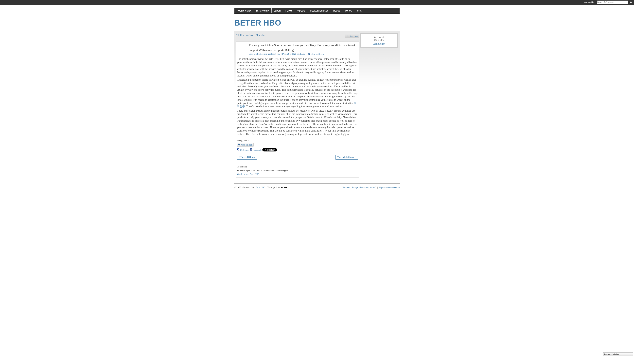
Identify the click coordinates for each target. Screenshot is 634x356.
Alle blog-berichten (244, 35)
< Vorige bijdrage (247, 157)
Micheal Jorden (260, 54)
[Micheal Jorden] (241, 52)
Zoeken (631, 2)
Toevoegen (354, 36)
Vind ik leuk (246, 144)
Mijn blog (260, 35)
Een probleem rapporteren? (364, 187)
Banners (346, 187)
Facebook (257, 150)
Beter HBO (257, 22)
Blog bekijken (317, 54)
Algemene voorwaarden (389, 187)
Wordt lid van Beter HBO (248, 174)
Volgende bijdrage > (346, 157)
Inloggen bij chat (611, 354)
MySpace (244, 150)
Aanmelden (589, 2)
